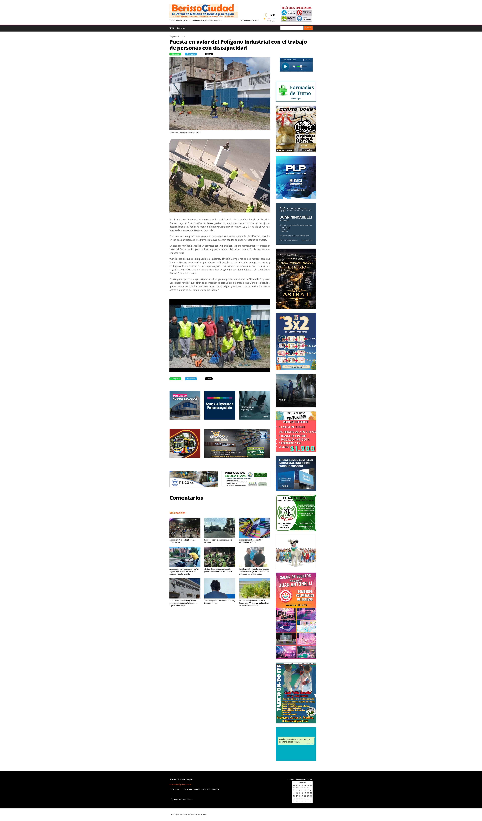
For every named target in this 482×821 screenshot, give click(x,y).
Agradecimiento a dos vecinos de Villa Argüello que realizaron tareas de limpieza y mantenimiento (184, 571)
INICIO (171, 28)
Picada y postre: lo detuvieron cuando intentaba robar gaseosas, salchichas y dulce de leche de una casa (254, 571)
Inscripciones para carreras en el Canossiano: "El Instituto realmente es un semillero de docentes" (254, 603)
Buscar (308, 28)
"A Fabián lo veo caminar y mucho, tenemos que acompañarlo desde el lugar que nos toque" (183, 603)
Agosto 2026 (302, 782)
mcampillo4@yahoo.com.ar (180, 784)
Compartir (176, 54)
